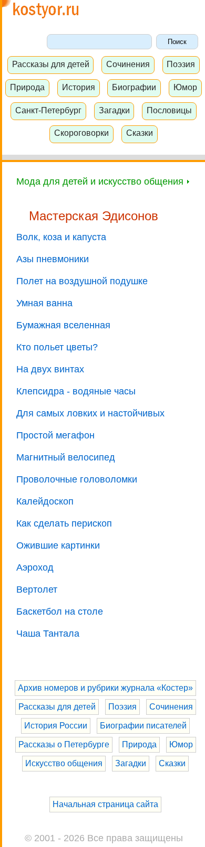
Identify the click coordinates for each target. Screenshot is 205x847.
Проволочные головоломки (76, 479)
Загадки (114, 110)
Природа (27, 87)
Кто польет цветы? (57, 347)
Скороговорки (81, 132)
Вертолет (36, 589)
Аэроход (35, 567)
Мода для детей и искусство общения (101, 181)
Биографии (134, 87)
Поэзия (181, 64)
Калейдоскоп (45, 501)
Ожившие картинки (58, 545)
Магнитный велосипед (65, 457)
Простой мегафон (55, 435)
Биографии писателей (143, 725)
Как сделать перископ (64, 523)
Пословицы (169, 110)
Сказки (139, 132)
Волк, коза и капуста (61, 237)
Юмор (185, 87)
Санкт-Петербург (48, 110)
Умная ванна (44, 303)
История (78, 87)
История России (55, 725)
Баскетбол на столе (59, 611)
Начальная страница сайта (105, 804)
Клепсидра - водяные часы (76, 391)
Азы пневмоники (52, 259)
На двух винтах (50, 369)
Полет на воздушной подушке (82, 281)
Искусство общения (63, 763)
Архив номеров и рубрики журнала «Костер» (105, 687)
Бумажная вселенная (63, 325)
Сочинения (128, 64)
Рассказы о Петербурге (63, 744)
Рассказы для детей (50, 64)
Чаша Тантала (47, 633)
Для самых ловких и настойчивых (90, 413)
